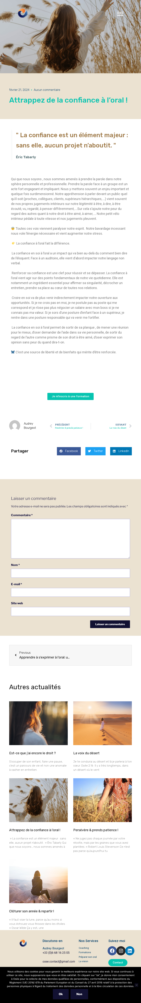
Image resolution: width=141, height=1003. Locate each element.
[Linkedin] (129, 950)
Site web (17, 603)
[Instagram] (121, 950)
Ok (61, 994)
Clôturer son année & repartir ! (31, 911)
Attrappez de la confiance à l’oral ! (34, 830)
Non (79, 994)
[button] (69, 451)
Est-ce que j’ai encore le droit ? (32, 753)
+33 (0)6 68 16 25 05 (56, 952)
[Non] (136, 985)
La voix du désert (86, 753)
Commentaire (22, 515)
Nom (15, 565)
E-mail (16, 584)
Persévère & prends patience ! (95, 830)
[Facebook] (112, 950)
